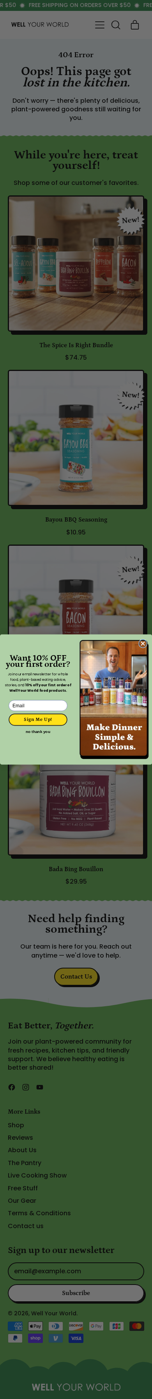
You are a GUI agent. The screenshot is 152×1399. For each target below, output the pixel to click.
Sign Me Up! (38, 719)
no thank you (38, 732)
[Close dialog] (143, 643)
